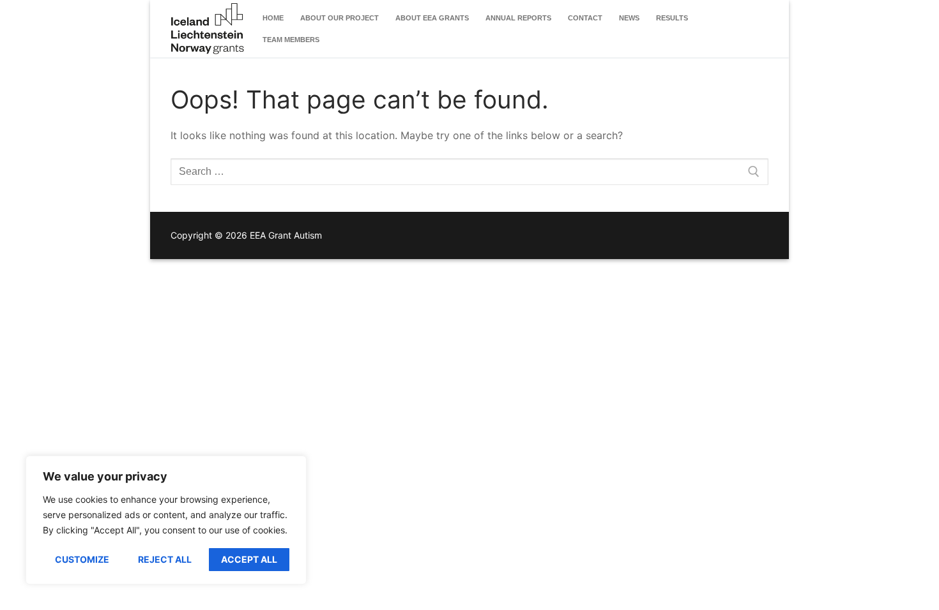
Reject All (165, 559)
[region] (166, 520)
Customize (82, 559)
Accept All (249, 559)
